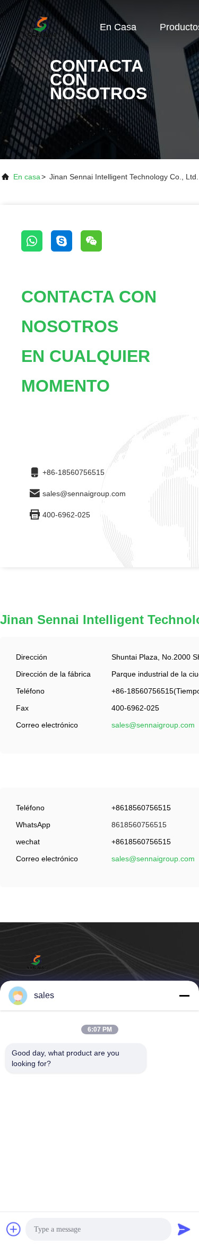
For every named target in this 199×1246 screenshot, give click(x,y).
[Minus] (184, 995)
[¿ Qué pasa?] (66, 249)
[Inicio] (42, 26)
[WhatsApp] (36, 249)
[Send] (184, 1229)
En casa (118, 27)
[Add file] (13, 1229)
